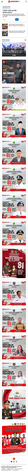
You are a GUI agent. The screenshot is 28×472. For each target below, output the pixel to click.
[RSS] (16, 462)
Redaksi (4, 468)
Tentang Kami (16, 470)
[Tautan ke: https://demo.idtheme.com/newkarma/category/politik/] (25, 40)
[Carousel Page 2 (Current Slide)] (14, 55)
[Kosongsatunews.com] (14, 1)
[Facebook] (11, 462)
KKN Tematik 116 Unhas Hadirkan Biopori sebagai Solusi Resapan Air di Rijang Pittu (17, 25)
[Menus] (2, 1)
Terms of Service (18, 468)
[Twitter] (14, 462)
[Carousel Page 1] (13, 55)
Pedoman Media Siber (6, 470)
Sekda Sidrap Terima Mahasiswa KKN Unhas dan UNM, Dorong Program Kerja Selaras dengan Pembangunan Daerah (17, 32)
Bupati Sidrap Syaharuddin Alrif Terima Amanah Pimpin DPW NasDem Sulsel (13, 51)
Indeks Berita (10, 468)
